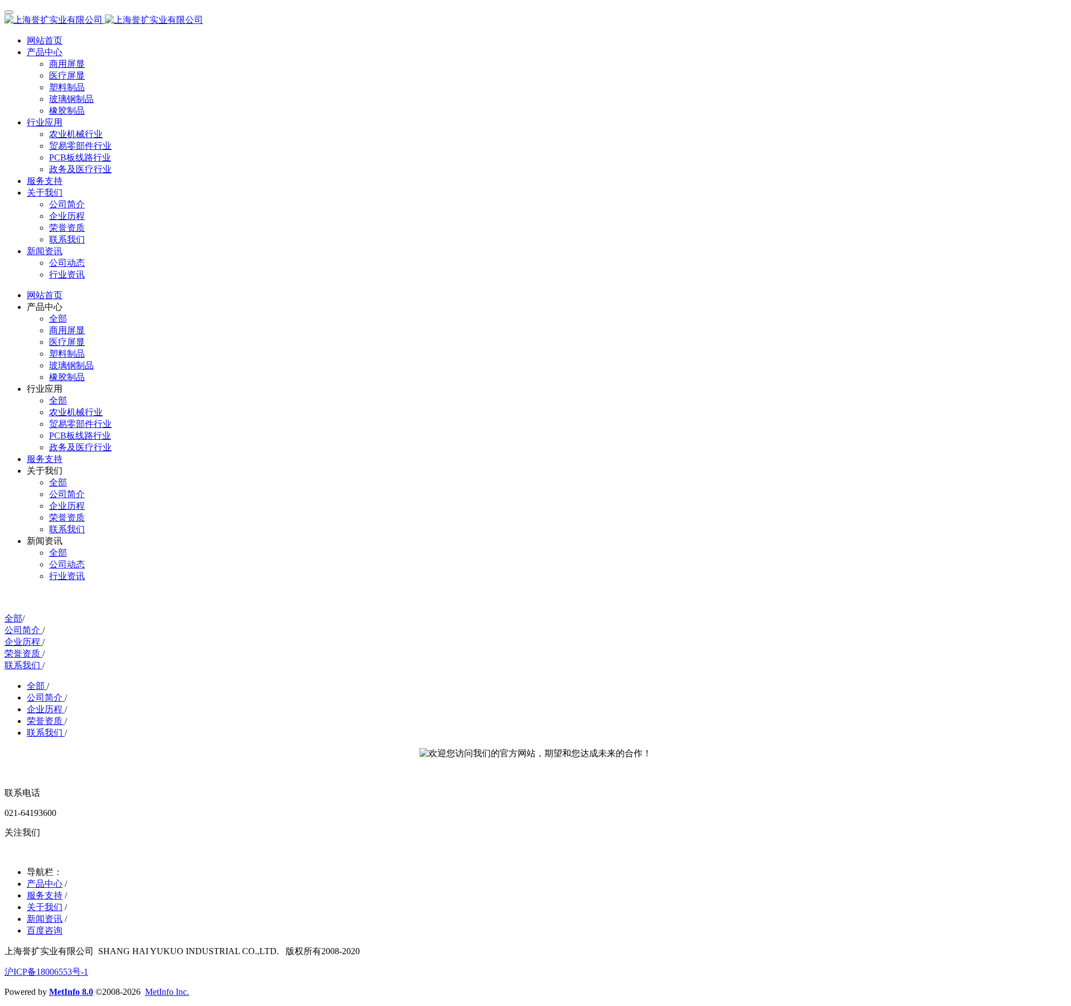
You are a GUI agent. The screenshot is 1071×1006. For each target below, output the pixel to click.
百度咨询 (44, 930)
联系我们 (23, 665)
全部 (58, 318)
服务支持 (44, 895)
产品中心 (44, 883)
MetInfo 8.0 (71, 992)
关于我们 (44, 907)
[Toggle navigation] (8, 12)
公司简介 (23, 630)
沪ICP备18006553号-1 (46, 971)
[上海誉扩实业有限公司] (535, 20)
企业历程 (23, 642)
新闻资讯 (44, 919)
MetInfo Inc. (167, 992)
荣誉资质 (23, 653)
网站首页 (44, 40)
